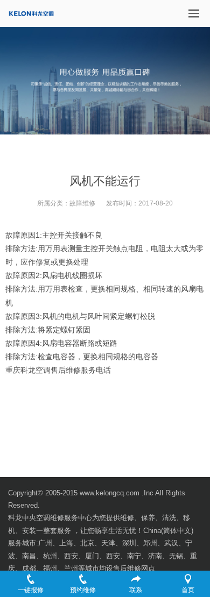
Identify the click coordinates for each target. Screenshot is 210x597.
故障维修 (82, 203)
